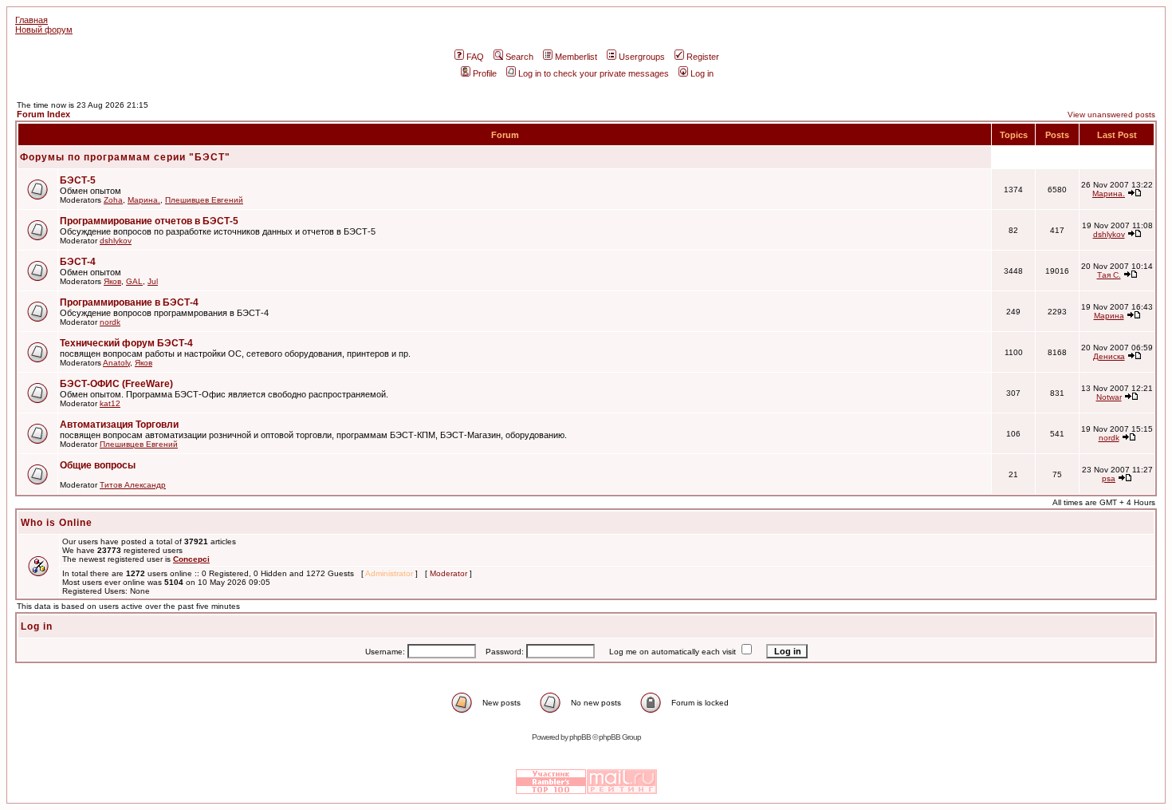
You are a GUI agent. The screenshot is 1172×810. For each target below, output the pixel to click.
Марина (1109, 315)
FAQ (475, 56)
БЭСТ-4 (78, 261)
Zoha (113, 200)
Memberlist (576, 56)
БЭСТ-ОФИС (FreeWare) (116, 383)
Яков (112, 281)
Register (702, 56)
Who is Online (56, 522)
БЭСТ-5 (78, 180)
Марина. (144, 200)
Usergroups (642, 56)
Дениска (1109, 356)
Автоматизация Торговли (119, 424)
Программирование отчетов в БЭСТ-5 (149, 221)
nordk (110, 322)
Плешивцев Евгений (204, 200)
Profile (485, 73)
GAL (134, 281)
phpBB (580, 737)
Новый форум (44, 29)
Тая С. (1109, 275)
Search (519, 56)
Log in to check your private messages (593, 73)
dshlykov (116, 240)
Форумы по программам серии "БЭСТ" (125, 157)
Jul (152, 281)
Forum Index (43, 114)
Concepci (191, 559)
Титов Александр (133, 484)
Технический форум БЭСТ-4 (126, 343)
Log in (702, 73)
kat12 (110, 403)
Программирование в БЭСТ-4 (129, 302)
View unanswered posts (1111, 114)
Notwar (1109, 397)
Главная (31, 20)
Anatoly (116, 362)
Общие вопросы (98, 465)
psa (1108, 478)
